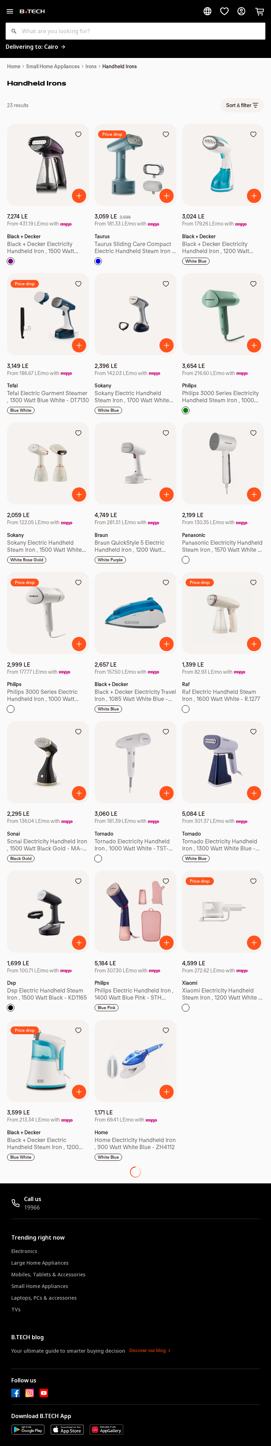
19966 (32, 1207)
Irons (91, 66)
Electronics (24, 1251)
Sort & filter (238, 105)
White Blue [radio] (195, 261)
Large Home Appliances (39, 1262)
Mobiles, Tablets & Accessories (48, 1274)
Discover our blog (148, 1350)
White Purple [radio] (110, 559)
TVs (15, 1309)
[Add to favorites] (78, 134)
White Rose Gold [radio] (26, 559)
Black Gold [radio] (20, 858)
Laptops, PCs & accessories (44, 1297)
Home (13, 66)
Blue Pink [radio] (106, 1007)
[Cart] (259, 11)
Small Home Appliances (53, 66)
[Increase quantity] (79, 196)
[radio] (10, 261)
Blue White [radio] (20, 410)
